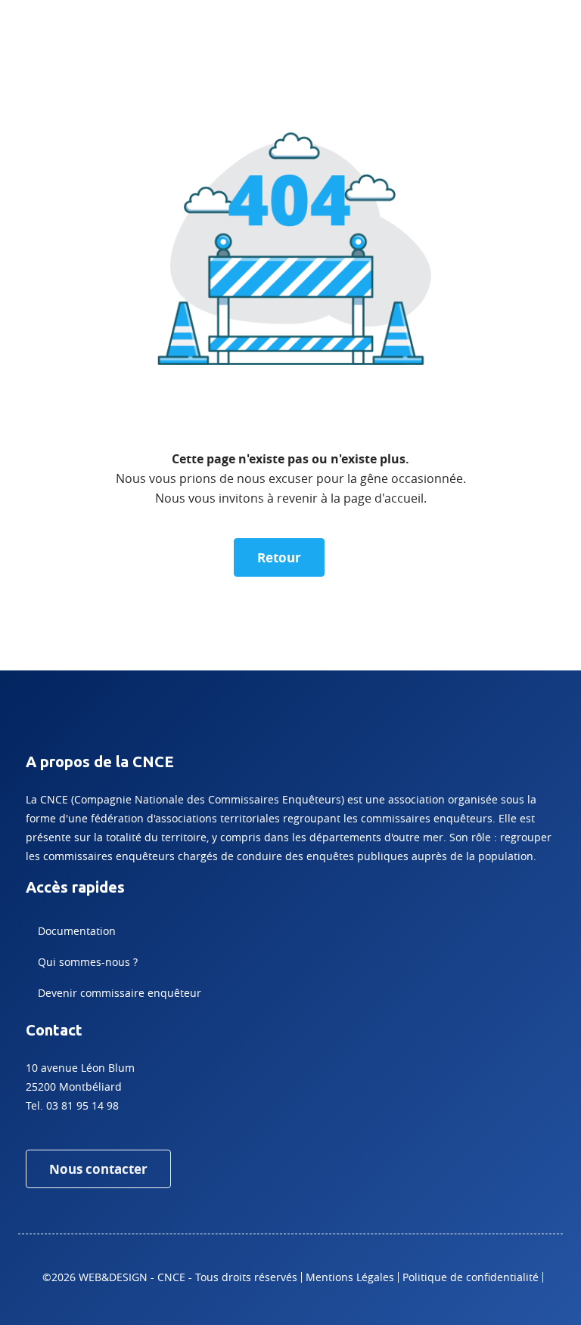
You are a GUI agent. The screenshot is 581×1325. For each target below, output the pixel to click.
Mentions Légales (350, 1277)
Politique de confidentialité (470, 1277)
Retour (279, 557)
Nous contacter (98, 1169)
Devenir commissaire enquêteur (119, 993)
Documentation (77, 931)
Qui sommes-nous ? (88, 962)
